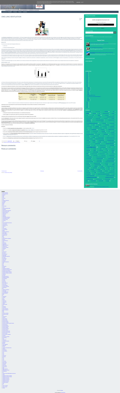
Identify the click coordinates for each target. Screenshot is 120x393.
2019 (87, 81)
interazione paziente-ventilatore (7, 271)
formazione (4, 260)
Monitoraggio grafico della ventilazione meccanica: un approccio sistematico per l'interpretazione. (101, 53)
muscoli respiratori (103, 147)
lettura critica (88, 143)
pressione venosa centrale (89, 161)
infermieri (93, 137)
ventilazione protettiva (89, 179)
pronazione (87, 163)
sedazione (87, 167)
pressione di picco (5, 324)
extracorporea (88, 132)
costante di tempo (112, 123)
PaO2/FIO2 (113, 150)
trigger (95, 172)
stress (114, 169)
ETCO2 (109, 131)
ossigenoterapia (101, 150)
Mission (20, 11)
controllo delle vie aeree (5, 218)
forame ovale (113, 134)
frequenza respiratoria (5, 261)
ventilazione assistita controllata (90, 175)
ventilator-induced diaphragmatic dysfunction (9, 373)
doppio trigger (97, 126)
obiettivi (3, 299)
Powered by (98, 28)
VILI (87, 180)
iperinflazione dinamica (110, 140)
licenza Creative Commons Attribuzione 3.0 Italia (101, 186)
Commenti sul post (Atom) (8, 172)
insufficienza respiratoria (101, 137)
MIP (95, 145)
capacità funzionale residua (6, 208)
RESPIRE (113, 164)
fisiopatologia (113, 132)
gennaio (88, 100)
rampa (114, 163)
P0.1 (107, 150)
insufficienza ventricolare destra (111, 137)
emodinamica (94, 129)
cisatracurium (106, 118)
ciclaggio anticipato (98, 118)
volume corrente (101, 180)
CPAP (94, 124)
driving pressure (112, 126)
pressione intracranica (5, 328)
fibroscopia (96, 132)
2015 (87, 86)
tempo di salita (4, 362)
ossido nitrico (4, 300)
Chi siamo (15, 11)
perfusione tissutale (102, 153)
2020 (87, 80)
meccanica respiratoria (9, 142)
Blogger (62, 390)
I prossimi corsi (7, 11)
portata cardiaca (96, 155)
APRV (114, 111)
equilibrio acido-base (111, 129)
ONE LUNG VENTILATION (91, 95)
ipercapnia (93, 140)
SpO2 (104, 169)
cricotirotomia (4, 228)
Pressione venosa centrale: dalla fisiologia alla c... (94, 96)
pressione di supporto (100, 158)
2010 (87, 107)
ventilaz (3, 374)
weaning (107, 180)
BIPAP (93, 115)
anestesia (5, 142)
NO (2, 295)
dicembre (88, 87)
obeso (3, 298)
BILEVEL (87, 115)
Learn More (78, 2)
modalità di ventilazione (103, 145)
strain (109, 169)
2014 (87, 102)
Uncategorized (4, 371)
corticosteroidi (104, 123)
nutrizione (3, 297)
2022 (87, 77)
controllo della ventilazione (6, 217)
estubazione (103, 131)
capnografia (4, 209)
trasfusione (4, 364)
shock (3, 352)
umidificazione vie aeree (112, 172)
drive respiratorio (105, 126)
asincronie (94, 113)
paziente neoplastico (5, 309)
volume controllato (5, 385)
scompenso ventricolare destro (111, 166)
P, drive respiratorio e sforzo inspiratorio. (96, 47)
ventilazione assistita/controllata (110, 175)
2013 (87, 103)
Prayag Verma (63, 392)
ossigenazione (88, 150)
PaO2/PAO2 (4, 307)
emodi (87, 129)
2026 (87, 72)
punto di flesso (106, 163)
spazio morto (92, 169)
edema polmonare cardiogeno (6, 238)
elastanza (3, 239)
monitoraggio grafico (91, 147)
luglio (88, 91)
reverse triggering (88, 166)
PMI (107, 153)
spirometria (99, 169)
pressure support (99, 161)
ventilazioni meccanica (99, 179)
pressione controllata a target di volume (8, 323)
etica (114, 131)
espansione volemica (95, 131)
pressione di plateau (88, 158)
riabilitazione (96, 166)
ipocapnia (3, 279)
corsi (114, 121)
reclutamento (88, 164)
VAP (3, 372)
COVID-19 (87, 124)
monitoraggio (112, 145)
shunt (3, 353)
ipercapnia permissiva (101, 140)
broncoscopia (107, 115)
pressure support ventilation (110, 161)
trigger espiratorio (102, 172)
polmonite (87, 155)
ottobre (88, 90)
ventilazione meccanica (91, 177)
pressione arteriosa (112, 155)
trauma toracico (88, 172)
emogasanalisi (103, 129)
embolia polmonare (5, 240)
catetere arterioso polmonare (6, 210)
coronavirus (102, 121)
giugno (88, 92)
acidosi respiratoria (88, 111)
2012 (87, 104)
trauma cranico (4, 365)
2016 (87, 85)
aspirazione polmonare (106, 113)
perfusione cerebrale (94, 153)
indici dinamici (88, 137)
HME (3, 265)
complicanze (88, 120)
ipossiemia (3, 280)
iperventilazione (4, 278)
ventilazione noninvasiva (109, 177)
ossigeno (95, 150)
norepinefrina (4, 296)
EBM (3, 236)
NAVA (3, 294)
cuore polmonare (4, 229)
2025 (87, 73)
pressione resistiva (5, 329)
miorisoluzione (88, 145)
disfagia (3, 230)
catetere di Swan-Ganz (89, 118)
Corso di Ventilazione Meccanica (92, 123)
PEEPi (87, 153)
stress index (4, 361)
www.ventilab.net (88, 37)
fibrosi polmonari (104, 132)
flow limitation (106, 134)
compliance (113, 118)
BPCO (99, 115)
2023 (87, 76)
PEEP (13, 142)
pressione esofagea (111, 158)
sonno (87, 169)
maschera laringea (97, 143)
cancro (114, 115)
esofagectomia (88, 131)
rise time (102, 166)
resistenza (107, 164)
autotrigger (113, 113)
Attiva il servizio (101, 24)
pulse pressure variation (97, 163)
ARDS (87, 113)
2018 (87, 82)
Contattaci (25, 11)
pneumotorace (113, 153)
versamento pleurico (107, 179)
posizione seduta (104, 155)
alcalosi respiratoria (98, 111)
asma (99, 113)
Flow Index (99, 134)
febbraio (88, 99)
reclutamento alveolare (17, 142)
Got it (82, 2)
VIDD (114, 179)
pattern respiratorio (5, 308)
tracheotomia (4, 363)
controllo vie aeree (88, 121)
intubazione (87, 140)
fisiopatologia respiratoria (90, 134)
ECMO (3, 237)
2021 (87, 78)
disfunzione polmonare (89, 126)
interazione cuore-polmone (6, 270)
